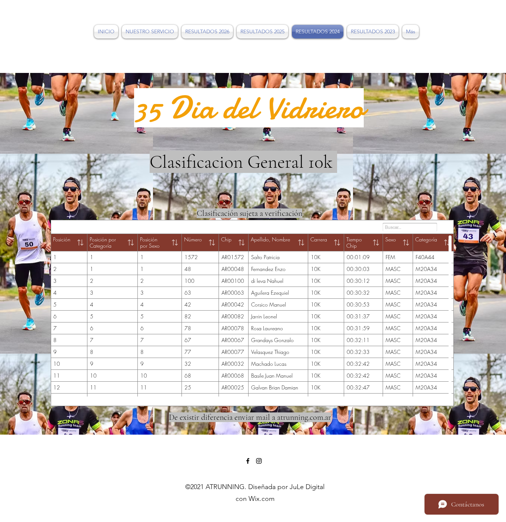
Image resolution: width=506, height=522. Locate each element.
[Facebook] (248, 461)
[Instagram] (259, 461)
